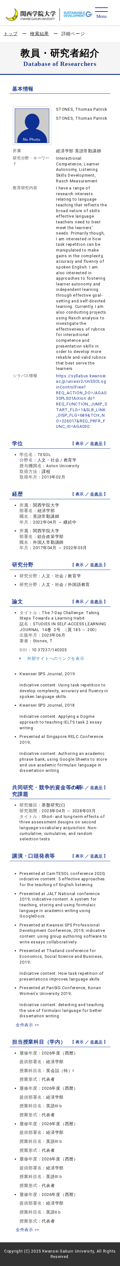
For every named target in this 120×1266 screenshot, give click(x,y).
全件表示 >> (27, 1024)
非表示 (96, 443)
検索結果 (39, 33)
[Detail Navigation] (101, 13)
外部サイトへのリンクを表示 (55, 658)
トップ (11, 33)
